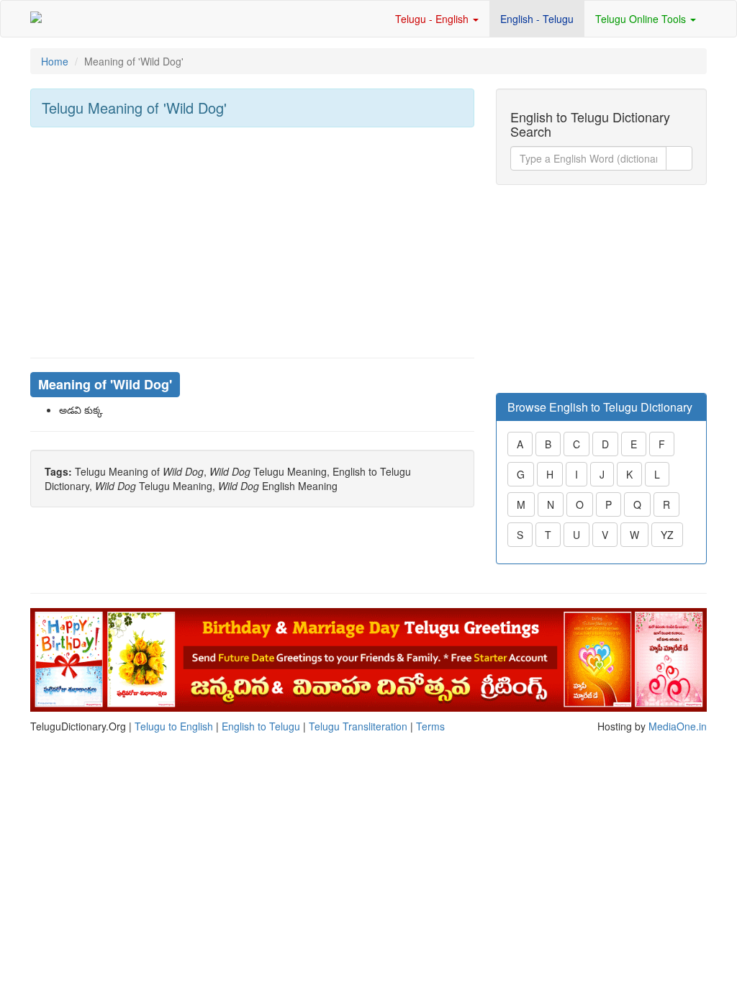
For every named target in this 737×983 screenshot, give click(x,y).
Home (54, 61)
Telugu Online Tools (642, 19)
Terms (430, 726)
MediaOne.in (677, 726)
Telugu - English (433, 19)
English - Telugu (537, 19)
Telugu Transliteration (358, 726)
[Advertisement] (252, 242)
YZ (667, 534)
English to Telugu (261, 726)
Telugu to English (174, 726)
